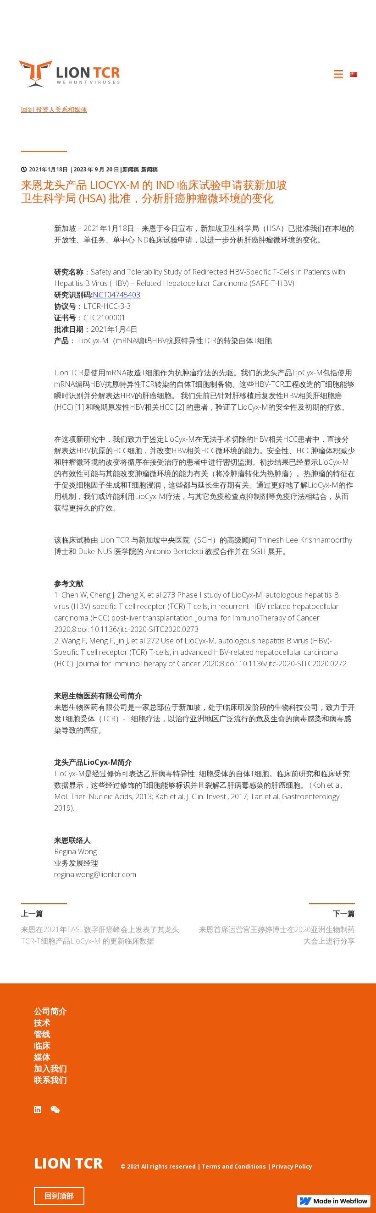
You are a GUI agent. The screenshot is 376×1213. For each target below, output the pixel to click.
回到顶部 (59, 1196)
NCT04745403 (116, 295)
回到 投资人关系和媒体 (54, 109)
